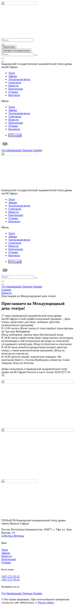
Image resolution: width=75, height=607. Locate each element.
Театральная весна (19, 79)
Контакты (14, 95)
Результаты (9, 47)
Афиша (12, 76)
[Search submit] (2, 44)
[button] (37, 101)
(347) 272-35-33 (10, 576)
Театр (11, 72)
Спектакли (14, 82)
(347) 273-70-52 (10, 579)
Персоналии (15, 88)
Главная (6, 289)
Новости (13, 85)
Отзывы (13, 91)
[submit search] (35, 55)
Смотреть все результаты (16, 50)
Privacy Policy (46, 602)
